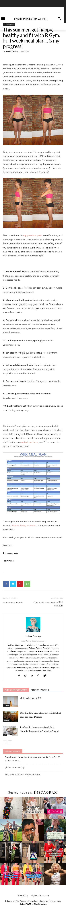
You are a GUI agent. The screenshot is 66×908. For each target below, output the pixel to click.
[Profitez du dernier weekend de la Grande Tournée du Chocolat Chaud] (10, 731)
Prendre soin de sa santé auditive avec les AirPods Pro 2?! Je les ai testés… (32, 759)
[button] (59, 19)
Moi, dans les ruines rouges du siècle (23, 774)
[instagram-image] (11, 808)
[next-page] (10, 742)
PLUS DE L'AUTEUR (40, 690)
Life (5, 735)
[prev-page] (5, 742)
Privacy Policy (22, 896)
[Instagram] (26, 676)
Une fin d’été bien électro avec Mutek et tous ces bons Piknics (40, 715)
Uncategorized (9, 24)
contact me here (29, 442)
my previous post (32, 235)
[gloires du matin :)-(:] (10, 701)
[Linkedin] (33, 676)
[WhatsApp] (27, 584)
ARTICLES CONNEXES (16, 690)
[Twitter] (13, 584)
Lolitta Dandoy (12, 51)
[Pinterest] (20, 584)
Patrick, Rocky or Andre (23, 525)
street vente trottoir (13, 602)
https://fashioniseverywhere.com (33, 641)
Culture (6, 705)
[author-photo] (33, 632)
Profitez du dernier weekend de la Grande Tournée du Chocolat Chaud (39, 730)
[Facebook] (6, 584)
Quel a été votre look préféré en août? (48, 604)
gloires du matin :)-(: (31, 698)
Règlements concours (40, 896)
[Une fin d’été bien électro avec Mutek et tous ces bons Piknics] (10, 716)
